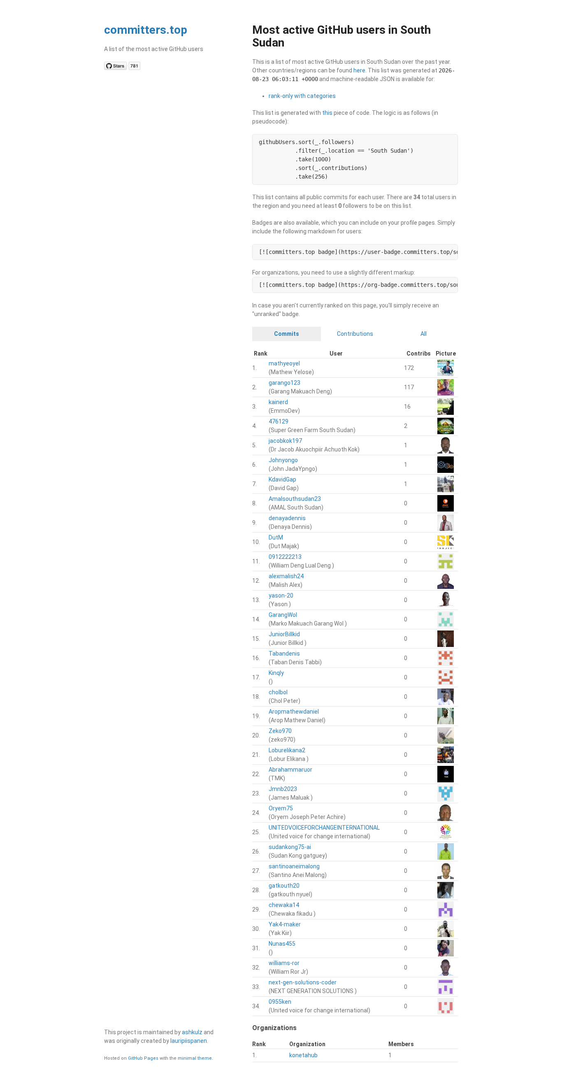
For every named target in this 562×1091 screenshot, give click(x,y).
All (423, 333)
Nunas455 (282, 943)
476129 (278, 421)
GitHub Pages (143, 1058)
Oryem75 (281, 808)
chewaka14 (284, 905)
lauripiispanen (188, 1040)
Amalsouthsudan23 (295, 498)
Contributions (355, 333)
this (327, 112)
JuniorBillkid (284, 634)
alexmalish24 (286, 576)
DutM (276, 537)
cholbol (278, 692)
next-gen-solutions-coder (303, 982)
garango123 (284, 382)
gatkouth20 (284, 885)
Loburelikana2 (287, 750)
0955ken (280, 1001)
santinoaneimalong (294, 866)
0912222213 (285, 557)
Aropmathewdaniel (294, 711)
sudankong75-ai (290, 847)
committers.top (145, 30)
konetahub (303, 1055)
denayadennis (287, 518)
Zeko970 (280, 731)
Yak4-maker (285, 924)
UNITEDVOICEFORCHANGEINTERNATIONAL (324, 827)
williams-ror (284, 963)
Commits (286, 333)
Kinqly (276, 673)
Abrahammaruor (290, 769)
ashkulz (192, 1032)
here (359, 70)
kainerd (278, 402)
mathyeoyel (284, 363)
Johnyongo (283, 460)
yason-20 (281, 595)
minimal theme (195, 1058)
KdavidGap (282, 479)
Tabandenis (284, 653)
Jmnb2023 (283, 789)
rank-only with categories (302, 96)
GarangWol (283, 615)
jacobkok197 (285, 440)
